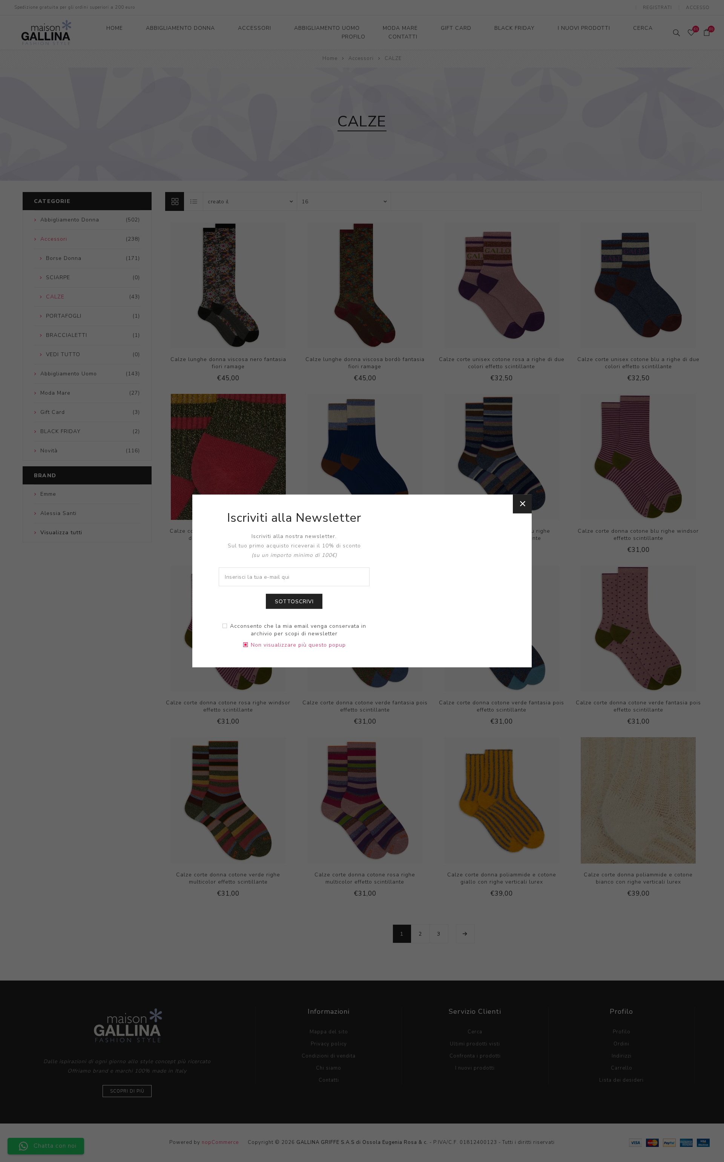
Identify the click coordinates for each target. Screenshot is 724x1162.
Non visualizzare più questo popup (298, 645)
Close (522, 504)
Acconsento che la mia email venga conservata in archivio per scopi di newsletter (298, 629)
